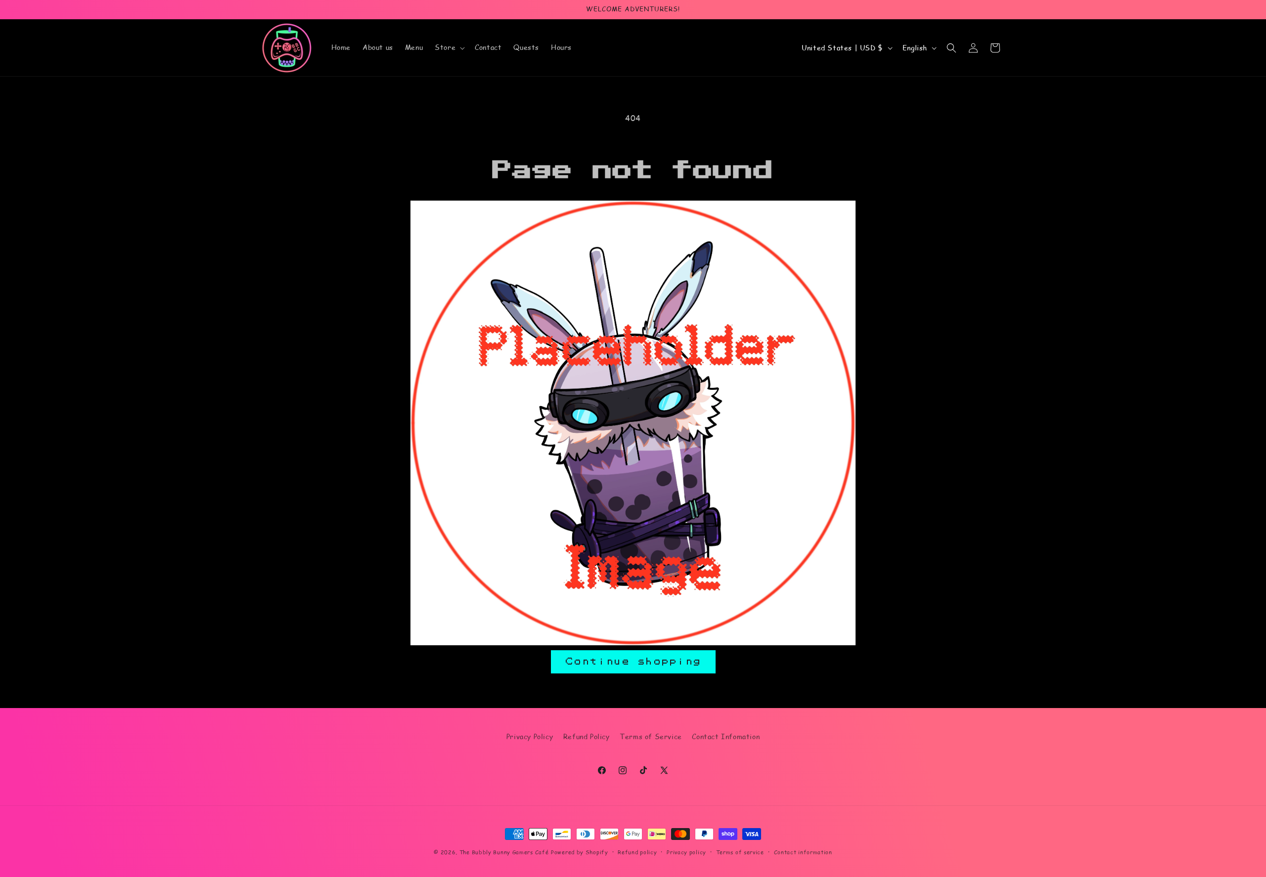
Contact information (803, 852)
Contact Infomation (726, 736)
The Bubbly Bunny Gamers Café (504, 852)
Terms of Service (651, 736)
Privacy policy (686, 852)
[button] (449, 47)
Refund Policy (586, 736)
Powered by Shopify (579, 852)
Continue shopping (633, 662)
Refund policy (637, 852)
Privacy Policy (529, 736)
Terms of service (740, 852)
